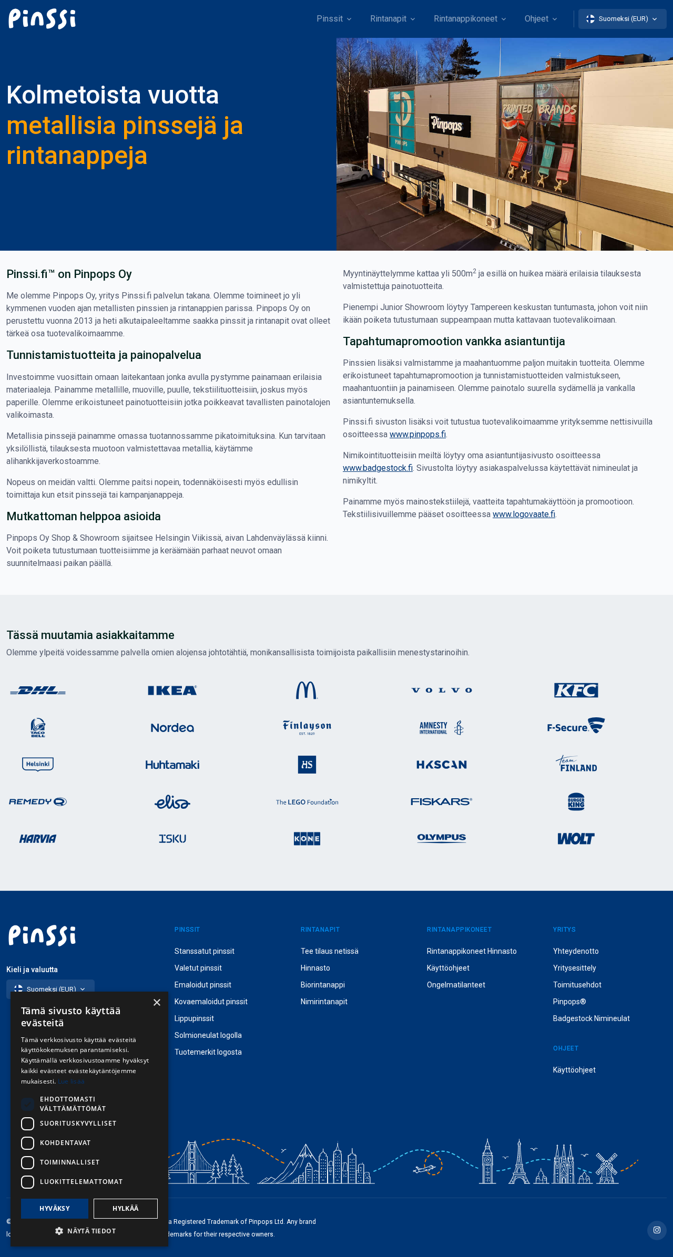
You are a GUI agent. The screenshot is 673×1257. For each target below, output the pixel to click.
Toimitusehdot (577, 985)
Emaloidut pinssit (203, 985)
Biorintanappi (323, 985)
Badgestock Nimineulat (591, 1018)
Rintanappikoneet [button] (465, 19)
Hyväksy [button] (54, 1208)
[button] (89, 1230)
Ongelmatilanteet (456, 985)
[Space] (42, 18)
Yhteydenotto (576, 951)
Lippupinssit (194, 1018)
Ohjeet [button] (536, 19)
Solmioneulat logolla (208, 1035)
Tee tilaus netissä (330, 951)
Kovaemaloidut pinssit (211, 1001)
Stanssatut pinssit (204, 951)
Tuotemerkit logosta (208, 1052)
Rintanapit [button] (388, 19)
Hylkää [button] (125, 1208)
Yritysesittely (574, 968)
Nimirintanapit (324, 1001)
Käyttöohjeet (448, 968)
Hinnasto (315, 968)
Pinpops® (569, 1001)
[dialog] (89, 1119)
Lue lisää (71, 1081)
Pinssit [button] (330, 19)
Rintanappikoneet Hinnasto (472, 951)
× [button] (156, 1003)
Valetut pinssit (198, 968)
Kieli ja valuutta (32, 969)
